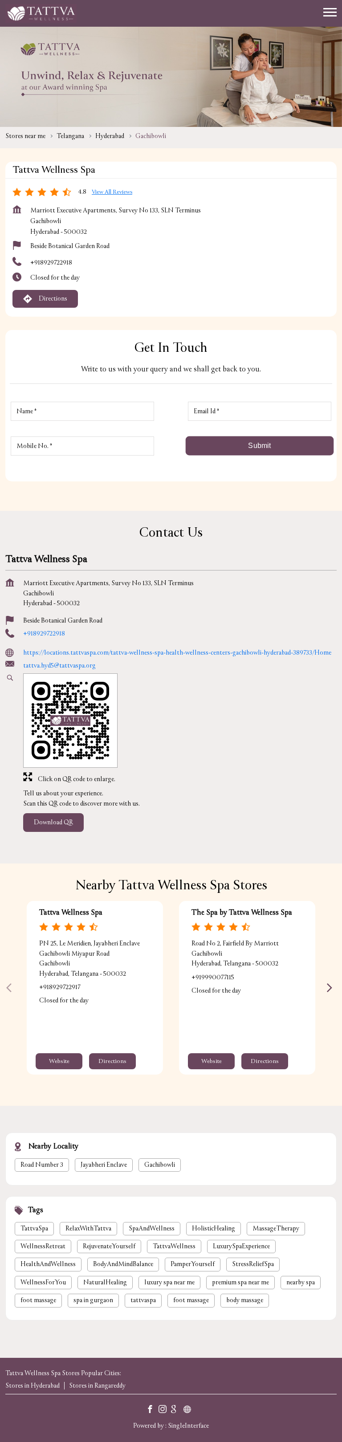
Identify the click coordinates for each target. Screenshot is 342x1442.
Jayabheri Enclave (104, 1165)
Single (188, 1425)
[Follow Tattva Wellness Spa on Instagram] (165, 1410)
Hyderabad (109, 136)
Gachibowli (159, 1165)
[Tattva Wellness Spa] (41, 13)
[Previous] (10, 987)
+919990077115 (212, 977)
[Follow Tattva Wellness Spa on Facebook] (152, 1410)
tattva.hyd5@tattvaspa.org (59, 665)
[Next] (331, 987)
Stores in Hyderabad (32, 1385)
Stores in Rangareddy (97, 1385)
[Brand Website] (189, 1410)
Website (59, 1061)
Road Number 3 (41, 1165)
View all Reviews (112, 192)
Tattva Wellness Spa (70, 912)
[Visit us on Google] (177, 1410)
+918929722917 (59, 987)
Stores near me (25, 136)
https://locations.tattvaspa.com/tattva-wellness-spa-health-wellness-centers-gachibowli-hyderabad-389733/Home (177, 652)
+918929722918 (51, 262)
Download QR (53, 822)
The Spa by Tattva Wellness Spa (241, 912)
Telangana (70, 136)
